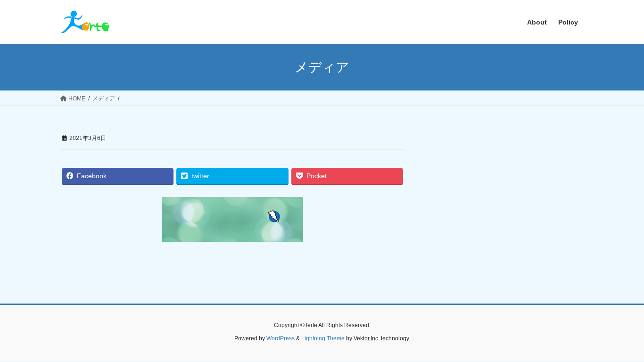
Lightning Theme (323, 338)
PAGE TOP (620, 343)
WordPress (280, 338)
